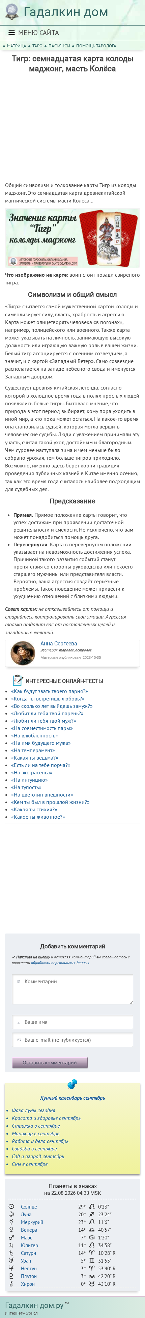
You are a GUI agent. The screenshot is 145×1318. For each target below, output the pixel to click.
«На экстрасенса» (32, 772)
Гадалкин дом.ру (34, 1305)
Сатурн (28, 1253)
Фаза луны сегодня (33, 1110)
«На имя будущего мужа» (41, 742)
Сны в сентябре (30, 1164)
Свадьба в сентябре (34, 1148)
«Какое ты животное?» (38, 816)
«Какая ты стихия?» (34, 809)
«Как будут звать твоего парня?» (49, 691)
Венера (29, 1230)
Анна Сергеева (58, 643)
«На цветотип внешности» (42, 794)
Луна (26, 1214)
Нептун (29, 1268)
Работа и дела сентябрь (40, 1141)
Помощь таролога (96, 46)
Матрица (16, 46)
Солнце (29, 1206)
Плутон (29, 1276)
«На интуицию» (29, 779)
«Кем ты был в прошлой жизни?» (50, 802)
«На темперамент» (33, 750)
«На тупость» (26, 787)
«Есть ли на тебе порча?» (40, 765)
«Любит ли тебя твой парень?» (47, 713)
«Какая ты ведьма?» (34, 757)
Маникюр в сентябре (35, 1133)
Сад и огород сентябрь (38, 1156)
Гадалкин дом (66, 11)
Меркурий (32, 1222)
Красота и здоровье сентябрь (46, 1118)
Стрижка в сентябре (36, 1125)
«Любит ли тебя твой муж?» (43, 720)
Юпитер (29, 1245)
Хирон (28, 1284)
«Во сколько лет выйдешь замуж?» (52, 705)
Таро (37, 46)
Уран (26, 1261)
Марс (26, 1237)
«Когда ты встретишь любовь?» (48, 698)
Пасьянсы (59, 46)
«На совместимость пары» (42, 728)
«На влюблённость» (34, 735)
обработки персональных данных (60, 962)
